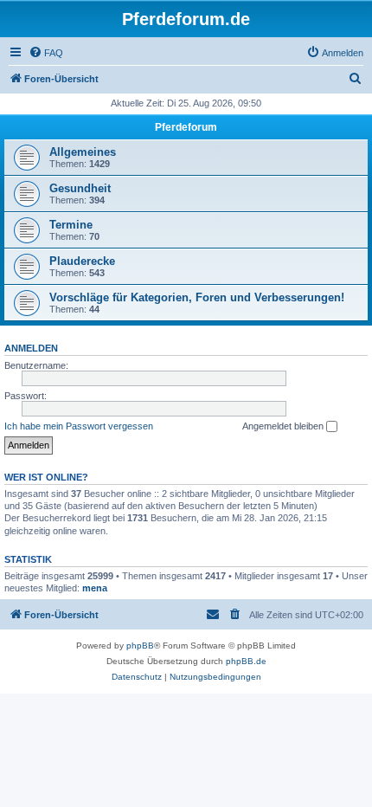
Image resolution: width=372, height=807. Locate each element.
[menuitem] (46, 52)
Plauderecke (82, 261)
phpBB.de (246, 661)
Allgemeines (82, 151)
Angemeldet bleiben (284, 426)
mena (94, 588)
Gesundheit (80, 188)
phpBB (140, 645)
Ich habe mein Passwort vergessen (78, 426)
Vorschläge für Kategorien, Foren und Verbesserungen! (196, 297)
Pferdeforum (186, 127)
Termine (71, 224)
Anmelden (31, 348)
